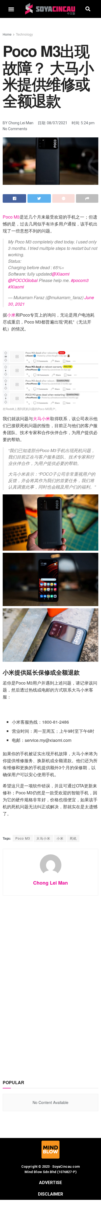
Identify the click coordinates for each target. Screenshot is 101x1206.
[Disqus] (50, 982)
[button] (11, 9)
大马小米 (41, 418)
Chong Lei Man (50, 882)
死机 (73, 838)
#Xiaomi (16, 287)
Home (7, 34)
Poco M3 (11, 217)
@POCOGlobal (23, 280)
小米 (11, 315)
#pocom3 (80, 280)
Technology (24, 34)
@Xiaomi (60, 274)
